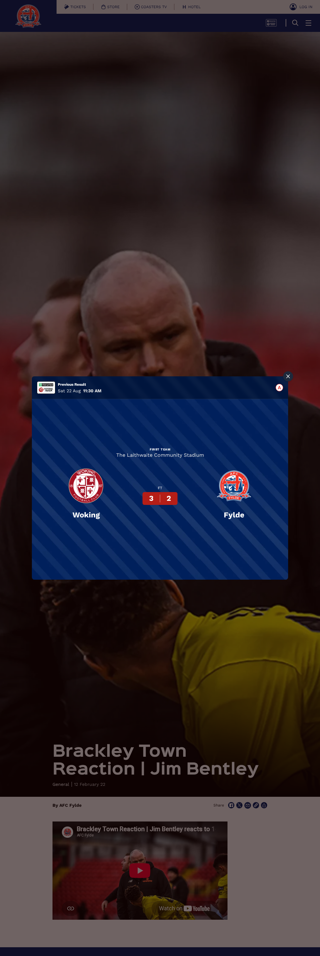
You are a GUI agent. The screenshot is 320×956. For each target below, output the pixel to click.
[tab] (279, 387)
